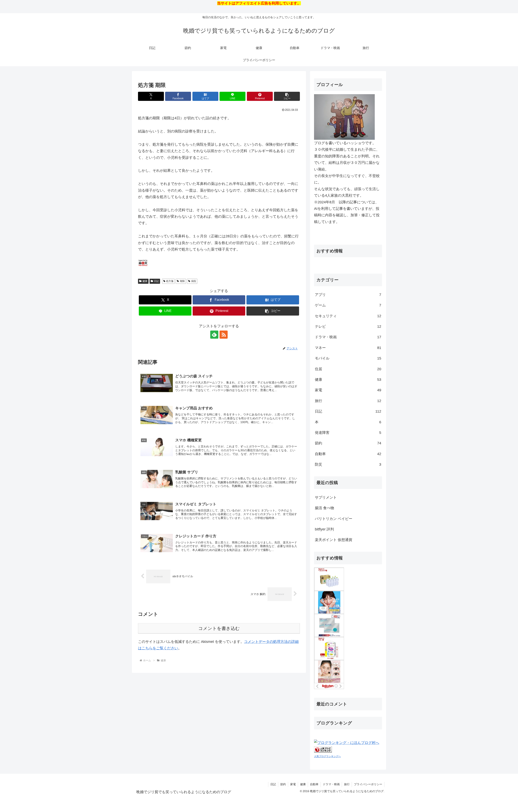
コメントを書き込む (219, 628)
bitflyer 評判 (324, 529)
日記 (156, 281)
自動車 (314, 784)
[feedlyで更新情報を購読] (214, 335)
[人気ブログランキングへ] (323, 749)
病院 (193, 281)
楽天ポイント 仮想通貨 (333, 540)
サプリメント (326, 497)
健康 (144, 281)
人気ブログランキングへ (327, 756)
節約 (283, 784)
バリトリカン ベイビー (333, 519)
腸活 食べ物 (324, 508)
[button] (287, 96)
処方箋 (169, 281)
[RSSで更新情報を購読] (224, 335)
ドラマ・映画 (331, 784)
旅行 (347, 784)
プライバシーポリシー (368, 784)
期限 (182, 281)
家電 (293, 784)
